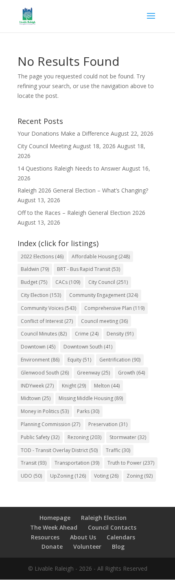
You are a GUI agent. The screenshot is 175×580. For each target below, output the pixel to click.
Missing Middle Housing (91, 398)
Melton (107, 385)
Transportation (77, 462)
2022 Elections (42, 256)
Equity (79, 359)
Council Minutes (44, 333)
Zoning (140, 475)
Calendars (121, 537)
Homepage (54, 518)
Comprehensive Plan (114, 308)
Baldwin (35, 269)
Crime (86, 333)
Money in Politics (45, 411)
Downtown (38, 346)
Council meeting (104, 321)
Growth (131, 372)
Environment (40, 359)
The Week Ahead (53, 527)
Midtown (35, 398)
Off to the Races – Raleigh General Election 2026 (81, 212)
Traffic (118, 450)
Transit (33, 462)
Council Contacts (112, 527)
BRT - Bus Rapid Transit (88, 269)
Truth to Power (130, 462)
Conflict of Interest (47, 321)
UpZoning (68, 475)
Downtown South (87, 346)
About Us (83, 537)
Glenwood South (45, 372)
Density (120, 333)
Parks (88, 411)
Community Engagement (103, 295)
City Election (41, 295)
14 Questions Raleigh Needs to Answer (69, 168)
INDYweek (37, 385)
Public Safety (40, 437)
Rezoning (84, 437)
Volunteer (87, 546)
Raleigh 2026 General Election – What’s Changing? (83, 190)
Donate (52, 546)
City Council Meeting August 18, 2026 (67, 146)
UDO (31, 475)
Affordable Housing (101, 256)
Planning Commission (50, 424)
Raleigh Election (104, 518)
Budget (34, 282)
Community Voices (48, 308)
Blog (118, 546)
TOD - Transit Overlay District (59, 450)
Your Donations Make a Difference (63, 133)
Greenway (93, 372)
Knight (74, 385)
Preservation (107, 424)
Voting (106, 475)
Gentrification (119, 359)
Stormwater (127, 437)
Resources (45, 537)
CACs (67, 282)
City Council (108, 282)
